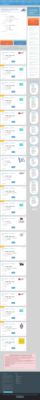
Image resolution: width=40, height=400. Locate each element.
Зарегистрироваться (19, 376)
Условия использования (18, 378)
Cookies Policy (22, 395)
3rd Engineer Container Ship (8, 53)
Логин (17, 375)
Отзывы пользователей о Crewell (18, 381)
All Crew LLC (7, 10)
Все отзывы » (34, 209)
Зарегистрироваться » (8, 392)
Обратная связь (18, 383)
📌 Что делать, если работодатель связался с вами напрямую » (14, 367)
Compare (24, 51)
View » (13, 61)
